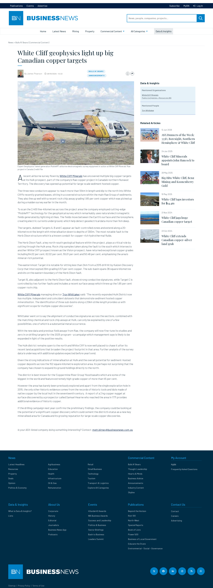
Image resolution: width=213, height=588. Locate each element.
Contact (175, 511)
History (51, 515)
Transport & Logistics (98, 483)
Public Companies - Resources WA (156, 98)
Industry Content (136, 487)
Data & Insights (164, 31)
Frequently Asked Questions (184, 469)
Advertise (42, 5)
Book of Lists (134, 529)
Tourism (91, 478)
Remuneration (54, 487)
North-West (133, 520)
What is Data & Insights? (20, 511)
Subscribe (174, 5)
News (11, 42)
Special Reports (135, 525)
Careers (175, 516)
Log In (199, 5)
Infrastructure (54, 478)
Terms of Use (38, 585)
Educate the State (137, 543)
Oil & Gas (52, 483)
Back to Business (96, 534)
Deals (10, 478)
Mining (75, 31)
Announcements (97, 75)
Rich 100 (132, 515)
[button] (127, 73)
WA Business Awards (98, 515)
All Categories (138, 31)
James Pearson (34, 73)
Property (89, 31)
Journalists (53, 525)
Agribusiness (54, 464)
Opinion (11, 483)
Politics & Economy (17, 487)
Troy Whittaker (71, 294)
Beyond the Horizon (137, 511)
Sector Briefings (96, 529)
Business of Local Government (142, 539)
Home (43, 31)
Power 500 (133, 534)
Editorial (52, 520)
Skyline (131, 492)
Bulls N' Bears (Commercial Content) (32, 42)
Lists (10, 515)
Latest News (59, 31)
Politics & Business (97, 525)
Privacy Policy (24, 585)
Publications (16, 5)
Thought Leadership (137, 469)
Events (30, 5)
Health (51, 473)
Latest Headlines (16, 464)
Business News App (57, 529)
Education (53, 469)
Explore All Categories (98, 487)
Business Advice (135, 478)
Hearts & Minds (135, 473)
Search (201, 18)
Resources (13, 469)
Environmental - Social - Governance (145, 548)
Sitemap (12, 585)
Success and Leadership (99, 520)
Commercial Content (111, 31)
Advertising (176, 520)
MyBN (186, 5)
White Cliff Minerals (71, 175)
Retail (90, 464)
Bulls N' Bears (96, 71)
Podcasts (53, 534)
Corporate (53, 511)
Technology (93, 473)
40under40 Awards (97, 511)
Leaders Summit (96, 539)
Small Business (95, 469)
